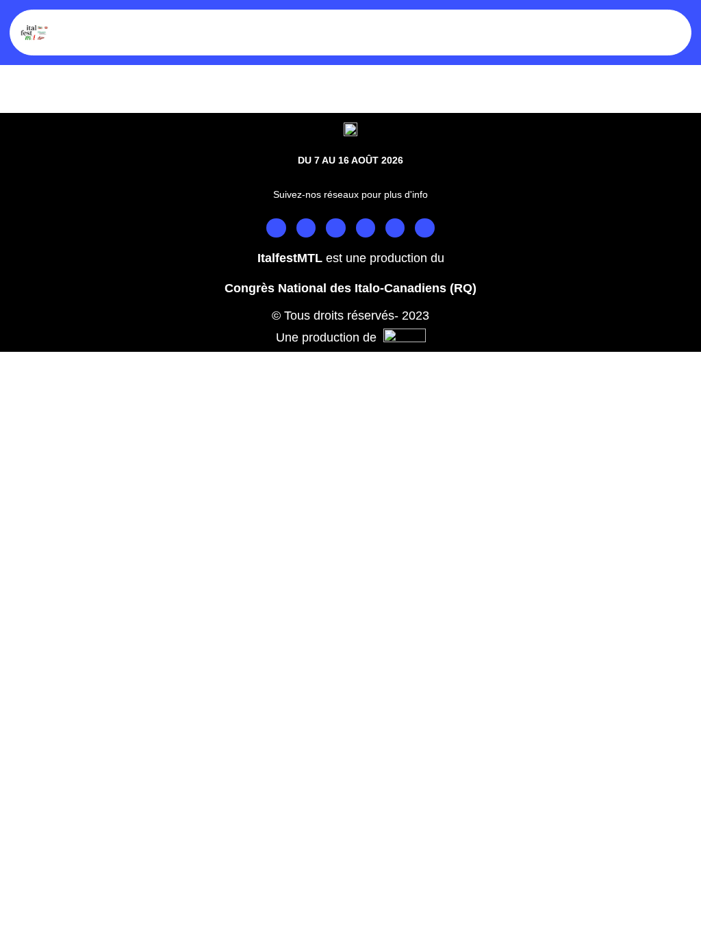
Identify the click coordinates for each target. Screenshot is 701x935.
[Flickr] (424, 228)
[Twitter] (335, 228)
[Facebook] (275, 228)
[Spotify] (395, 228)
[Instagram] (306, 228)
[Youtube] (365, 228)
